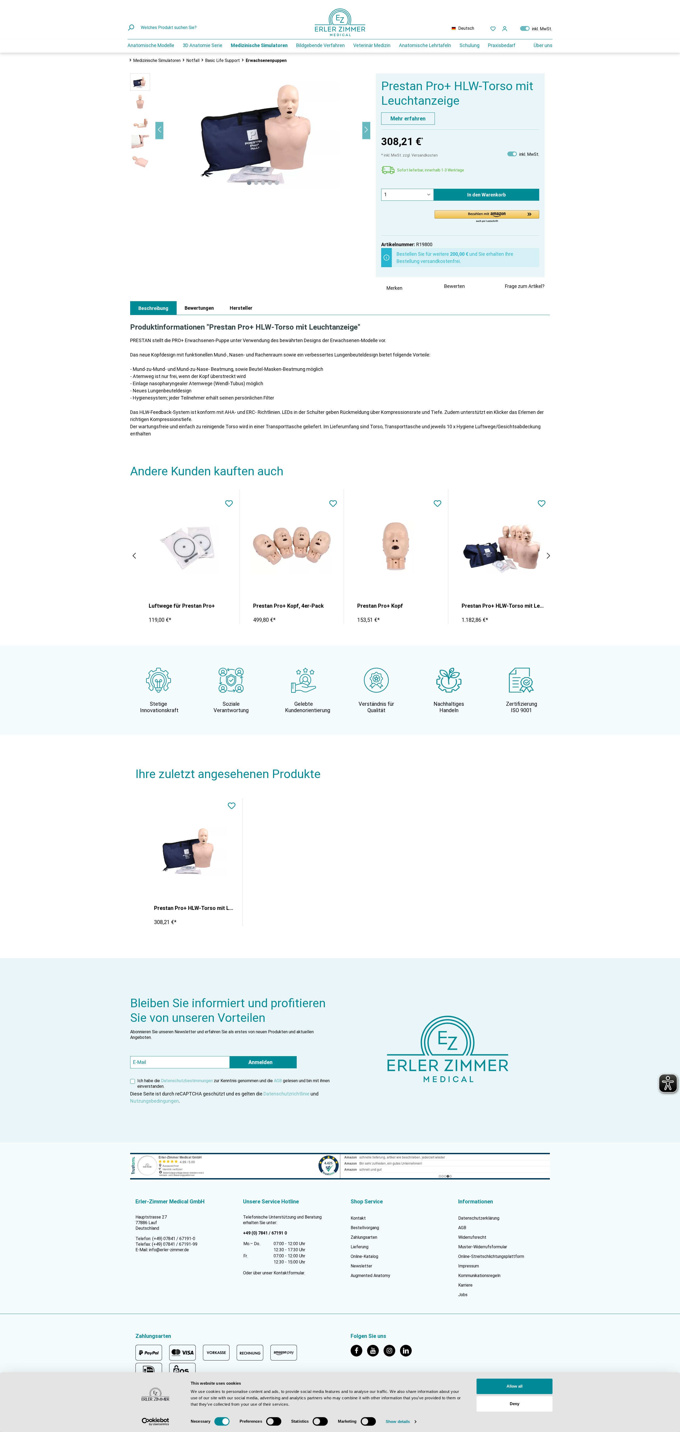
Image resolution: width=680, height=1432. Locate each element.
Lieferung (359, 1246)
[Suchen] (131, 27)
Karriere (465, 1285)
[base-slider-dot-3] (263, 183)
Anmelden (260, 1062)
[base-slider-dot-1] (249, 183)
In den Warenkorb (486, 195)
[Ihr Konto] (505, 28)
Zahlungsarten (364, 1237)
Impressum (468, 1266)
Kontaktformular (289, 1272)
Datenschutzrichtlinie (286, 1094)
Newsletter (361, 1266)
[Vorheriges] (159, 130)
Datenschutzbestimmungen (187, 1080)
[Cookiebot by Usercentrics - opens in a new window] (155, 1422)
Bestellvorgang (365, 1227)
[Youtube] (375, 1350)
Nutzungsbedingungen (154, 1101)
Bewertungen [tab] (199, 308)
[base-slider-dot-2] (256, 183)
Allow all (514, 1386)
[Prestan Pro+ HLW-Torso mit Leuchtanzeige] (191, 850)
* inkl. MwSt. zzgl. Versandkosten (409, 155)
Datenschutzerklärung (478, 1218)
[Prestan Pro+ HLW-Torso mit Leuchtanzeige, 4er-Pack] (500, 547)
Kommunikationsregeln (479, 1275)
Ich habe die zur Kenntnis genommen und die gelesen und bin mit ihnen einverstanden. (233, 1083)
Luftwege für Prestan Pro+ (182, 606)
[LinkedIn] (407, 1350)
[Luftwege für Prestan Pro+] (187, 547)
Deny (514, 1403)
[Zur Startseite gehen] (340, 22)
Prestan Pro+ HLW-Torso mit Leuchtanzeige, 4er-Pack (503, 606)
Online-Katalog (364, 1256)
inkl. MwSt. (536, 28)
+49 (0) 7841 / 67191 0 (265, 1233)
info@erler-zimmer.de (169, 1249)
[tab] (153, 308)
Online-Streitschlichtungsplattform (491, 1256)
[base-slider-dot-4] (270, 183)
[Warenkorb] (514, 27)
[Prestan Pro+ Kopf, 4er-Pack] (292, 547)
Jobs (463, 1294)
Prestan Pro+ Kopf (380, 606)
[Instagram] (392, 1350)
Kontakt (358, 1218)
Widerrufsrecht (472, 1237)
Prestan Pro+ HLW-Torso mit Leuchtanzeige (194, 908)
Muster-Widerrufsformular (482, 1246)
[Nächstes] (366, 130)
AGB (278, 1080)
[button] (487, 216)
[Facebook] (359, 1350)
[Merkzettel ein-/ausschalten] (229, 504)
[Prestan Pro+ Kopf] (396, 547)
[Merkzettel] (493, 28)
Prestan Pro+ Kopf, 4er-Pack (288, 606)
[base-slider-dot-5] (277, 183)
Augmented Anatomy (370, 1275)
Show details (398, 1421)
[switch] (273, 1421)
